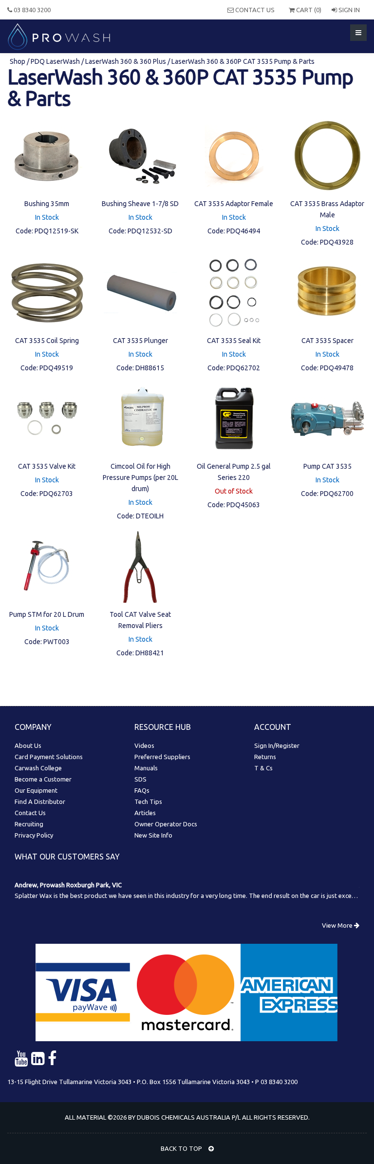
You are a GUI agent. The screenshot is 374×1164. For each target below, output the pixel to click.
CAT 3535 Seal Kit (234, 340)
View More (338, 925)
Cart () (308, 9)
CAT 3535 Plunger (140, 340)
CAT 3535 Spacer (327, 340)
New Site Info (153, 835)
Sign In (348, 9)
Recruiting (29, 824)
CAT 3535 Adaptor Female (233, 204)
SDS (140, 779)
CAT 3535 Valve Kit (46, 466)
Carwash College (38, 767)
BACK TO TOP (182, 1148)
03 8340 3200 (31, 9)
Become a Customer (43, 779)
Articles (145, 812)
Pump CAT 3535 (327, 466)
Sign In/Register (276, 745)
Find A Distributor (40, 801)
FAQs (142, 790)
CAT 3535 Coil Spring (47, 340)
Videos (144, 745)
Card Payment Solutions (49, 756)
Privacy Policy (34, 835)
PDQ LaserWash (55, 61)
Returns (265, 756)
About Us (28, 745)
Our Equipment (36, 790)
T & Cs (263, 767)
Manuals (146, 767)
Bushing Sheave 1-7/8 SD (140, 204)
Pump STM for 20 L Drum (46, 614)
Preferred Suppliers (162, 756)
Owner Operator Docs (165, 824)
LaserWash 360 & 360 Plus (125, 61)
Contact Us (254, 9)
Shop (18, 61)
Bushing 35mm (46, 204)
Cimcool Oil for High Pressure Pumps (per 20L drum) (140, 477)
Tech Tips (148, 801)
